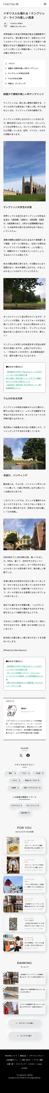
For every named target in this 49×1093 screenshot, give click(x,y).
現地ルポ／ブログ (31, 780)
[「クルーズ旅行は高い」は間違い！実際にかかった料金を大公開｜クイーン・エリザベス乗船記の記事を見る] (13, 884)
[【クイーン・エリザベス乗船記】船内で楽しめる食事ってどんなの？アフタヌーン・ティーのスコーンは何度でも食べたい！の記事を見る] (13, 845)
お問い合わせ (26, 1060)
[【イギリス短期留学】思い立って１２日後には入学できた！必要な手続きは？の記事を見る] (10, 1008)
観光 (10, 773)
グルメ (24, 773)
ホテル (14, 780)
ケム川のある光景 (13, 78)
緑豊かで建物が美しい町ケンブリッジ (21, 68)
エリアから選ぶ (26, 1035)
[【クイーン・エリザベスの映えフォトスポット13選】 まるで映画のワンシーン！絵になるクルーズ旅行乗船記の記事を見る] (13, 865)
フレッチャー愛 (28, 940)
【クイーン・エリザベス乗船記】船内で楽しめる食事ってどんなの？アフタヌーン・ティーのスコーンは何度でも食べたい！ (34, 848)
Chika (26, 842)
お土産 (38, 773)
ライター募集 (38, 1060)
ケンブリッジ (32, 805)
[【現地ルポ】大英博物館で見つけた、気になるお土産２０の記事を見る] (10, 993)
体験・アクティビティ (31, 788)
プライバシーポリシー (36, 1056)
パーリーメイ (28, 901)
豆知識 (13, 788)
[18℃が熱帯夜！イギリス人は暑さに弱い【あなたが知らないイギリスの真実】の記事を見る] (13, 942)
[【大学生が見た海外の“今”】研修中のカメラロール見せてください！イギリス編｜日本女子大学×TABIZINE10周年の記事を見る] (13, 923)
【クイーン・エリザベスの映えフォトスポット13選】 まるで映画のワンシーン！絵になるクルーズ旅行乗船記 (34, 867)
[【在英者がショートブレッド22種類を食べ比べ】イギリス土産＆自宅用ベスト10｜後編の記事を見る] (13, 903)
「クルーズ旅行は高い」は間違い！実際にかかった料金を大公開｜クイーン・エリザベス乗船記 (34, 887)
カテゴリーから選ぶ (26, 1023)
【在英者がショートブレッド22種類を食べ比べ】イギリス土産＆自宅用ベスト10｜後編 (34, 906)
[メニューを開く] (45, 3)
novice (39, 1064)
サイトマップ (20, 1064)
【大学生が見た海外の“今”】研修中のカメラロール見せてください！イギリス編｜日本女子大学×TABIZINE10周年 (34, 926)
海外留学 (25, 813)
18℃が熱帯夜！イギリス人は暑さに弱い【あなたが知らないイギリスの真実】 (34, 945)
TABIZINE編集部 (29, 920)
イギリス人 (16, 805)
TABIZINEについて (11, 1055)
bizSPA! (24, 1068)
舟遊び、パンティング (15, 83)
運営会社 (23, 1055)
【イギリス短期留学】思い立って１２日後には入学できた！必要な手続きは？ (32, 1005)
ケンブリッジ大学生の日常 (17, 73)
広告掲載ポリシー (12, 1060)
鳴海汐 (20, 23)
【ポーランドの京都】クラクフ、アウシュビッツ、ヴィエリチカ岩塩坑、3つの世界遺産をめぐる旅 (24, 676)
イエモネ (31, 1064)
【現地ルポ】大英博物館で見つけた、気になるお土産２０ (32, 990)
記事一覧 (10, 1064)
